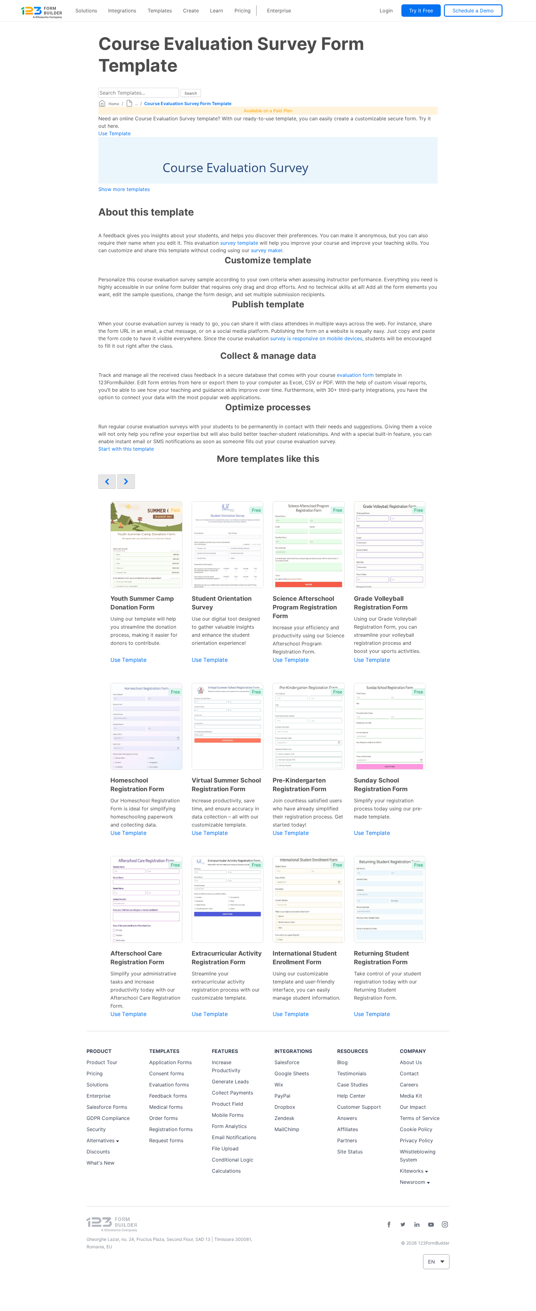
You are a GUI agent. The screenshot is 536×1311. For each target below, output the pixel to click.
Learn (216, 10)
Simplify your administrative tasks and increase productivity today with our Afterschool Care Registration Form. (145, 989)
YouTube (431, 1224)
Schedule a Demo (473, 10)
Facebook (389, 1224)
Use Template (114, 133)
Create (191, 10)
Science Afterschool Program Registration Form (305, 607)
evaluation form (355, 375)
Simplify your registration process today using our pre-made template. (388, 808)
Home (114, 103)
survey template (239, 243)
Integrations (122, 10)
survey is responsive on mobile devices (316, 338)
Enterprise (279, 10)
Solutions (86, 10)
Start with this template (126, 449)
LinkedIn (417, 1224)
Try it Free (421, 10)
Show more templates (124, 189)
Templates (160, 10)
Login (386, 10)
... (136, 103)
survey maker (266, 250)
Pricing (242, 10)
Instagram (444, 1224)
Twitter (403, 1224)
